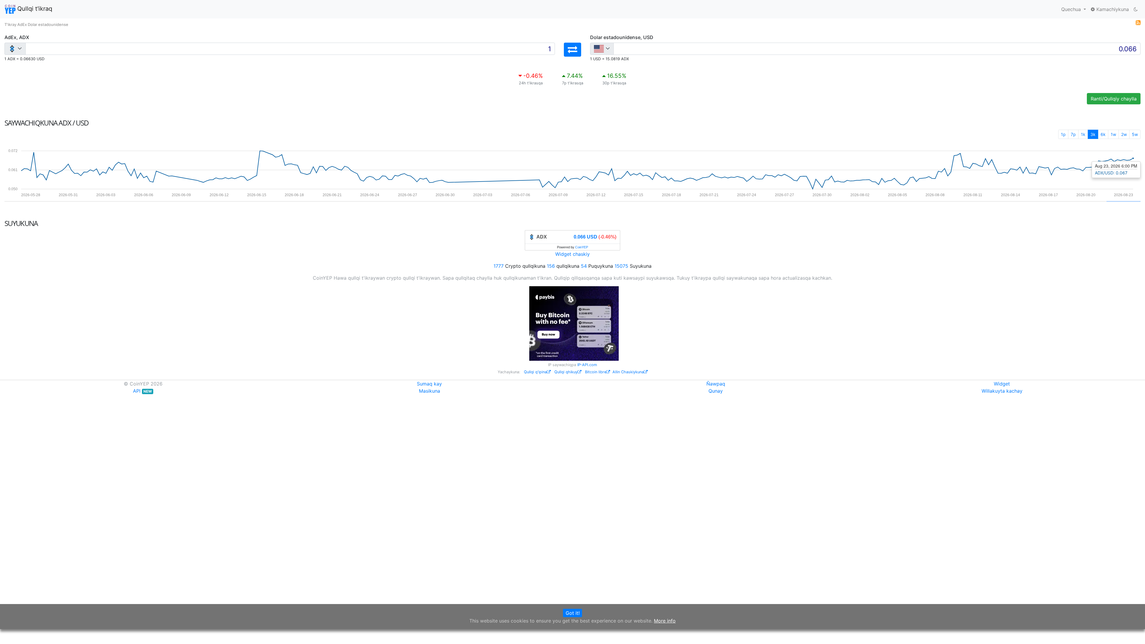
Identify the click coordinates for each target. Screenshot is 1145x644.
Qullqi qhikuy (566, 372)
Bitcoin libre (595, 372)
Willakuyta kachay (1002, 391)
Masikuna (429, 391)
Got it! (573, 613)
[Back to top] (1132, 631)
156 (551, 266)
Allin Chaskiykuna (628, 372)
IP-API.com (587, 365)
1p (1063, 134)
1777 (498, 266)
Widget (1002, 384)
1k (1083, 134)
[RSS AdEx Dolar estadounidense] (1138, 22)
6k (1103, 134)
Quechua (1071, 9)
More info (665, 621)
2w (1124, 134)
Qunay (715, 391)
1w (1113, 134)
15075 (621, 266)
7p (1073, 134)
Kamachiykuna (1112, 9)
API (142, 391)
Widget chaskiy (572, 254)
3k (1093, 134)
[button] (572, 50)
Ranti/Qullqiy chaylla (1114, 99)
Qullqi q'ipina (535, 372)
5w (1135, 134)
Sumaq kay (429, 384)
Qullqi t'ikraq (34, 8)
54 (584, 266)
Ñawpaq (715, 384)
